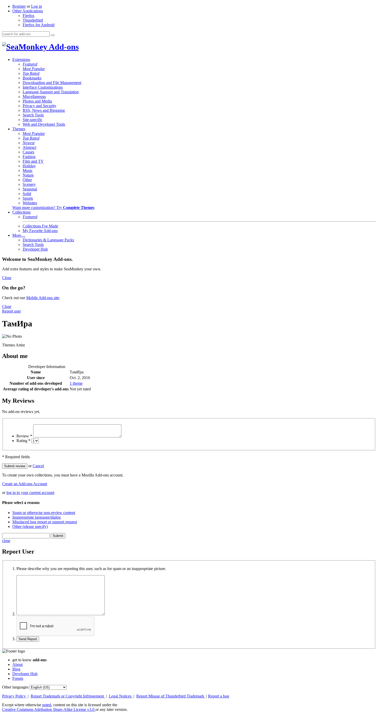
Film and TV (33, 161)
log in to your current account (30, 492)
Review (24, 436)
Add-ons (63, 46)
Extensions (21, 59)
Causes (28, 152)
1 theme (76, 383)
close (6, 540)
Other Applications (27, 11)
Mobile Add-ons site (42, 298)
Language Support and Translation (51, 92)
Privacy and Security (39, 106)
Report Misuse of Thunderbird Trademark (170, 696)
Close (6, 278)
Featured (30, 64)
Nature (28, 175)
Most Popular (34, 69)
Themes (18, 129)
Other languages (15, 687)
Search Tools (33, 115)
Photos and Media (37, 101)
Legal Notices (120, 696)
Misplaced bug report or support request (44, 522)
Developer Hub (35, 249)
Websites (30, 203)
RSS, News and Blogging (44, 110)
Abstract (29, 147)
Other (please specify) (30, 526)
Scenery (29, 184)
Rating (23, 440)
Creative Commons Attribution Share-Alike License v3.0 (48, 709)
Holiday (29, 166)
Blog (16, 669)
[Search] (53, 35)
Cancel (38, 466)
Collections (21, 212)
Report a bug (218, 696)
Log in (36, 6)
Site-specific (32, 119)
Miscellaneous (34, 96)
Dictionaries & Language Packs (48, 240)
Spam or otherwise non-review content (43, 512)
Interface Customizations (43, 87)
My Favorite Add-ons (40, 230)
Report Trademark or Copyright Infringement (68, 696)
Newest (28, 143)
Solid (27, 193)
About (17, 664)
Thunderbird (33, 20)
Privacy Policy (14, 696)
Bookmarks (32, 78)
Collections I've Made (40, 226)
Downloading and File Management (52, 82)
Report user (11, 311)
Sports (28, 198)
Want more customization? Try (53, 207)
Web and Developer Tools (44, 124)
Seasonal (30, 189)
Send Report (28, 639)
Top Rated (31, 73)
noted (46, 705)
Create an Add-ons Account (24, 484)
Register (19, 6)
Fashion (29, 156)
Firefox (28, 15)
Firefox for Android (39, 25)
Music (28, 170)
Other (27, 180)
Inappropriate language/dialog (36, 517)
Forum (17, 678)
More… (18, 235)
